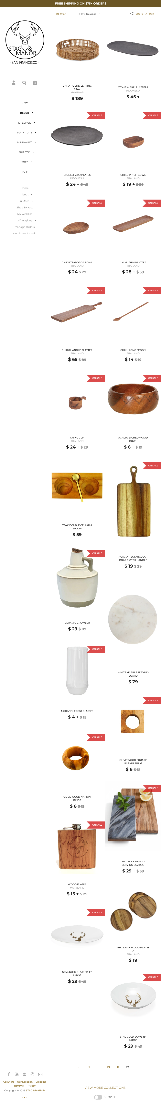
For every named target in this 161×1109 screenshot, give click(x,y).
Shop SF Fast (24, 207)
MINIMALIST (24, 142)
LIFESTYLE (24, 122)
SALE (25, 171)
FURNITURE (24, 132)
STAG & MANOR (35, 1090)
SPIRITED (24, 152)
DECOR (24, 112)
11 (118, 1067)
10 (108, 1067)
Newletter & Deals (24, 233)
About (24, 194)
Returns (19, 1085)
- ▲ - (24, 1097)
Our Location (25, 1081)
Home (25, 188)
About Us (8, 1081)
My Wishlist (24, 214)
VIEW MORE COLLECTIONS (105, 1088)
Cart (35, 82)
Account (13, 82)
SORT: (82, 14)
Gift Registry (24, 220)
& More (24, 201)
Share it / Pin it (145, 13)
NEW (25, 103)
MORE (24, 162)
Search (24, 82)
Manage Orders (25, 226)
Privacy (31, 1085)
